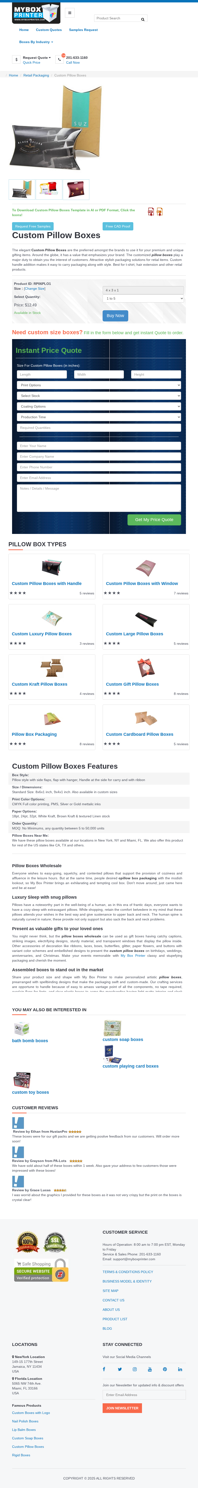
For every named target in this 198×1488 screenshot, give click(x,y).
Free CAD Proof (118, 226)
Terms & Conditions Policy (128, 1272)
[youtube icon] (150, 1369)
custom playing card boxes (131, 1066)
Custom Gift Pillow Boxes (132, 684)
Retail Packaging (36, 75)
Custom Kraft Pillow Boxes (39, 684)
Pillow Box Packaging (34, 734)
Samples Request (83, 30)
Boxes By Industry (35, 42)
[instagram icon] (135, 1369)
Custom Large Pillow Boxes (134, 633)
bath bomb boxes (30, 1040)
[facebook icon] (104, 1369)
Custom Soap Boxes (27, 1438)
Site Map (110, 1291)
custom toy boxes (30, 1092)
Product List (115, 1319)
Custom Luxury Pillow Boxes (42, 633)
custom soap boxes (123, 1039)
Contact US (113, 1300)
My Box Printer (133, 955)
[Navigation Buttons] (70, 13)
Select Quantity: (27, 297)
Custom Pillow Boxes (28, 1447)
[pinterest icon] (165, 1369)
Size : (18, 288)
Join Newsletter (122, 1408)
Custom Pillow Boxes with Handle (47, 583)
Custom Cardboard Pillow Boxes (139, 734)
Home (24, 30)
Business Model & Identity (127, 1281)
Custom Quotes (49, 30)
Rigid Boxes (21, 1455)
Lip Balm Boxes (24, 1430)
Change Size (34, 288)
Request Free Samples (32, 226)
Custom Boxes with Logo (31, 1413)
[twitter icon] (120, 1369)
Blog (107, 1328)
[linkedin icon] (180, 1369)
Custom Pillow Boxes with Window (142, 583)
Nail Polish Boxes (25, 1421)
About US (111, 1310)
